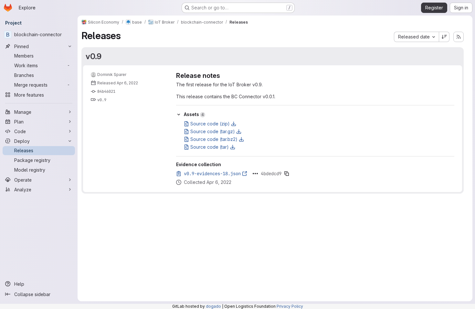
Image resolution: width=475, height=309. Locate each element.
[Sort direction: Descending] (444, 37)
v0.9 (93, 56)
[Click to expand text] (255, 173)
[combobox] (416, 37)
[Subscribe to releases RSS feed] (458, 37)
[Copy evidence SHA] (286, 173)
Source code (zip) (210, 123)
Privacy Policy (290, 306)
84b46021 (106, 91)
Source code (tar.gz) (212, 131)
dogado (213, 306)
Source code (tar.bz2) (214, 139)
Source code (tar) (209, 147)
